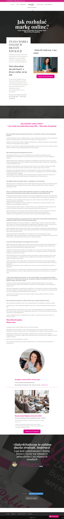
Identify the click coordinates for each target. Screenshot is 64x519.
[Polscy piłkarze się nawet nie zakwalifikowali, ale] (45, 488)
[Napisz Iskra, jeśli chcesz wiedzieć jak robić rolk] (32, 488)
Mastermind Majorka (32, 7)
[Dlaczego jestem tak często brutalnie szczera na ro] (32, 472)
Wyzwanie (30, 513)
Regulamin (13, 513)
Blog (18, 4)
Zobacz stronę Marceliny (45, 76)
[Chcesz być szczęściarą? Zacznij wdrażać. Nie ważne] (18, 488)
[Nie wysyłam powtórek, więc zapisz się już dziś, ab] (32, 480)
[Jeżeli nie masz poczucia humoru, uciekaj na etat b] (45, 472)
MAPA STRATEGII (48, 4)
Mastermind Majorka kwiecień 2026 (28, 416)
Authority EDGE (40, 4)
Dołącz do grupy (31, 498)
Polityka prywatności (21, 513)
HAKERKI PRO (23, 4)
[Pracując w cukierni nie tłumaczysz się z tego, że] (45, 480)
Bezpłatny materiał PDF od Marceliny (27, 380)
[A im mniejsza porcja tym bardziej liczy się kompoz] (18, 472)
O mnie (12, 4)
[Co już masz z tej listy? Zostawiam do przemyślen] (18, 480)
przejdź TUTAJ (44, 385)
